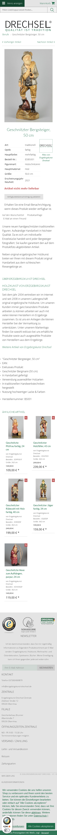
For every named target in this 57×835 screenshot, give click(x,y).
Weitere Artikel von (26, 347)
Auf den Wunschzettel (13, 215)
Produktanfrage (34, 215)
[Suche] (52, 10)
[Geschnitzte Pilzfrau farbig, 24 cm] (16, 427)
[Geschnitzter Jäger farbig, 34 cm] (43, 490)
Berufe (5, 34)
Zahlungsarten (9, 763)
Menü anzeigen (14, 3)
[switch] (7, 830)
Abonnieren (46, 667)
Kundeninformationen (13, 782)
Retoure (6, 756)
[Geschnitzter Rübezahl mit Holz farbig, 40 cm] (16, 490)
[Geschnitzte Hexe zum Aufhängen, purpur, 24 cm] (16, 554)
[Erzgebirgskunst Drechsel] (28, 25)
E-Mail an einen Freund (14, 218)
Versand (45, 832)
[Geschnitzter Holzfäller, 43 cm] (43, 427)
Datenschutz (40, 815)
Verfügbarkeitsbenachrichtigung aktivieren (23, 197)
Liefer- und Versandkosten (15, 749)
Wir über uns (8, 776)
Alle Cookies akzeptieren (41, 826)
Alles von (46, 157)
